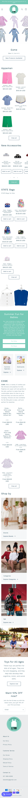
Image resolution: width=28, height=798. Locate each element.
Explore (6, 372)
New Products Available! (14, 58)
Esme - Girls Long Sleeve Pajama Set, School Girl (7, 411)
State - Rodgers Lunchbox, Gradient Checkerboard (7, 211)
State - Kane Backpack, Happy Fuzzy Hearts (21, 211)
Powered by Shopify (17, 795)
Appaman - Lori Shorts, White (21, 106)
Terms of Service (8, 766)
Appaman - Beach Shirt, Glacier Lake (7, 108)
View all (14, 138)
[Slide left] (10, 177)
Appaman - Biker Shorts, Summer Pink (7, 86)
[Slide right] (17, 177)
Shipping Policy (8, 759)
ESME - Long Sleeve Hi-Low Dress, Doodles (21, 445)
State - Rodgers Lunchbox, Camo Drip (20, 237)
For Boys (14, 346)
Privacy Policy (7, 744)
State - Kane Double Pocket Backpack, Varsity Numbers (7, 238)
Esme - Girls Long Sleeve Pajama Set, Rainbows (7, 434)
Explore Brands (8, 536)
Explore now (7, 622)
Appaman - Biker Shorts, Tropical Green (7, 130)
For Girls (14, 341)
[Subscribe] (23, 710)
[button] (2, 9)
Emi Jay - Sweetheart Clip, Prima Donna (17, 162)
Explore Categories (9, 579)
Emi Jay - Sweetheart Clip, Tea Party (6, 162)
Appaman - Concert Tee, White (21, 88)
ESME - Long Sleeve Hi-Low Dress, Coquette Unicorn (7, 474)
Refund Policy (7, 762)
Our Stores (6, 755)
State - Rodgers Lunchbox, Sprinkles (7, 264)
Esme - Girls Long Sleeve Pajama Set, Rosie (21, 411)
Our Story (6, 741)
